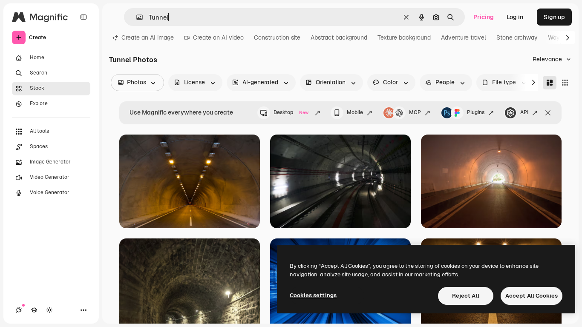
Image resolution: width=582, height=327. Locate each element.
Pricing (483, 17)
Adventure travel (463, 37)
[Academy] (34, 310)
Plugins (475, 112)
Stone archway (517, 37)
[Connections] (19, 310)
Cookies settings (313, 295)
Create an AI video (218, 37)
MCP (415, 112)
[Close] (548, 112)
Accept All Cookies (531, 295)
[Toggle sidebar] (83, 17)
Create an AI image (147, 37)
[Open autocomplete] (136, 17)
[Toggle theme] (49, 310)
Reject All (465, 295)
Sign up (554, 17)
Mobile (355, 112)
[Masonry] (549, 82)
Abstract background (339, 37)
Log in (515, 17)
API (524, 112)
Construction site (277, 37)
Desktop (291, 112)
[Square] (565, 82)
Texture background (404, 37)
